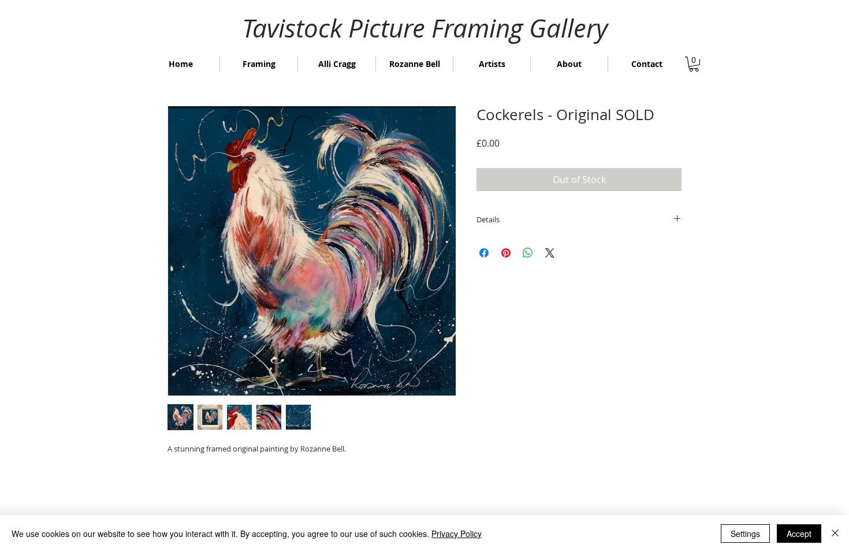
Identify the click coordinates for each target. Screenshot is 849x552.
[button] (694, 64)
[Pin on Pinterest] (506, 253)
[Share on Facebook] (484, 253)
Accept (799, 533)
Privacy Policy (456, 533)
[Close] (835, 533)
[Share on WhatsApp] (528, 253)
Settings (745, 533)
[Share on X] (550, 253)
